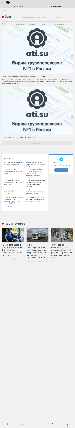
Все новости (8, 206)
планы (43, 17)
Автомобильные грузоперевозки (21, 23)
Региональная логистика (33, 23)
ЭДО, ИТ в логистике (44, 23)
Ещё (70, 24)
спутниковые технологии (28, 17)
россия (38, 17)
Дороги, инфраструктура (59, 23)
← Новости (5, 10)
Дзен (53, 261)
